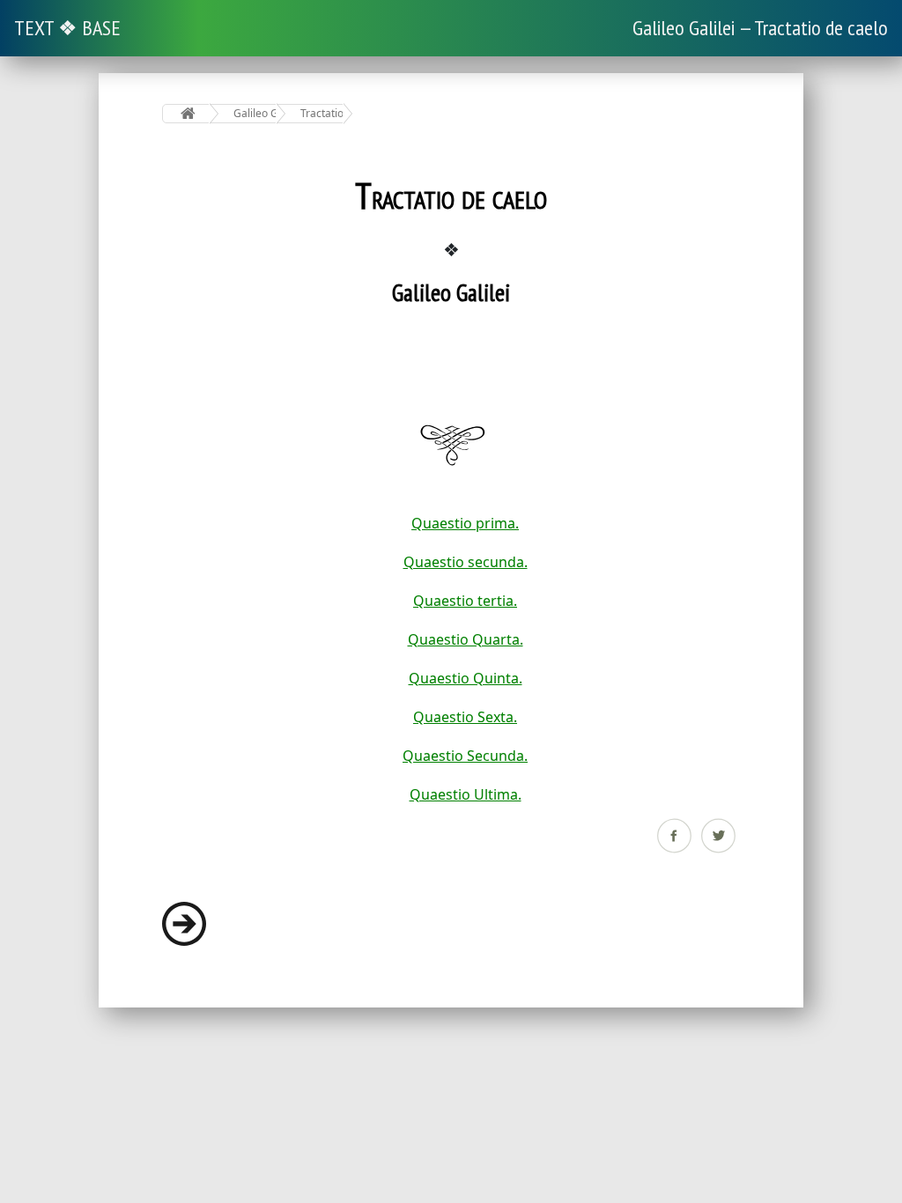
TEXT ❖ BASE (67, 27)
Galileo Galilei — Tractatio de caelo (760, 27)
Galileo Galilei (255, 113)
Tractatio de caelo (322, 113)
